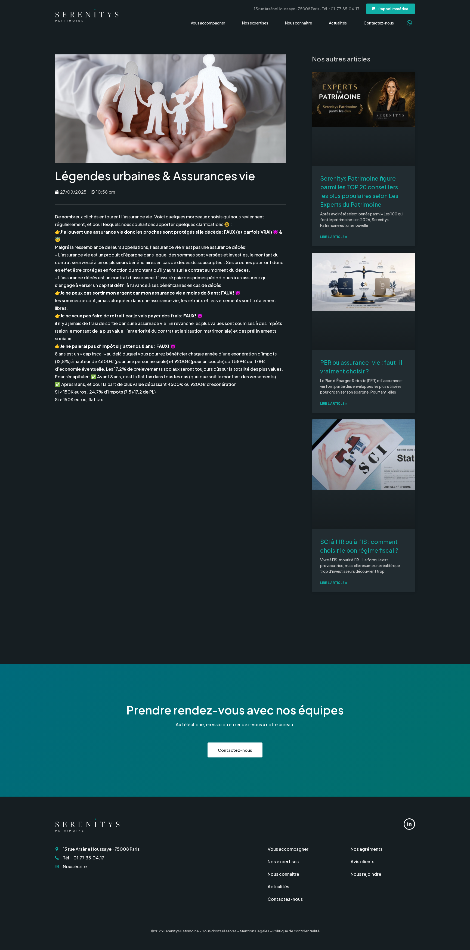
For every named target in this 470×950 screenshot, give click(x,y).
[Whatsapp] (409, 23)
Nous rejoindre (366, 874)
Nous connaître (298, 22)
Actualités (338, 22)
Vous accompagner (208, 22)
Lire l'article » (333, 237)
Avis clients (362, 861)
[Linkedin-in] (409, 824)
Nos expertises (255, 22)
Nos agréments (366, 849)
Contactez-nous (379, 22)
